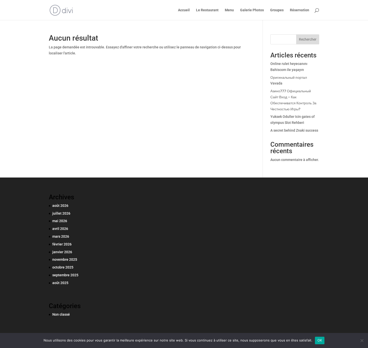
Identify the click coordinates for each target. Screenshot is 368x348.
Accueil (184, 10)
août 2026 (60, 206)
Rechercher (307, 39)
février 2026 (62, 244)
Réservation (299, 10)
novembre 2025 (64, 259)
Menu (229, 10)
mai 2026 (59, 221)
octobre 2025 (62, 267)
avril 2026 (60, 229)
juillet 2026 (61, 213)
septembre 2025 (65, 275)
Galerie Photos (252, 10)
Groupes (277, 10)
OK (319, 340)
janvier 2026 (62, 252)
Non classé (61, 314)
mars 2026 (60, 236)
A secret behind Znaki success (294, 130)
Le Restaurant (207, 10)
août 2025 (60, 283)
